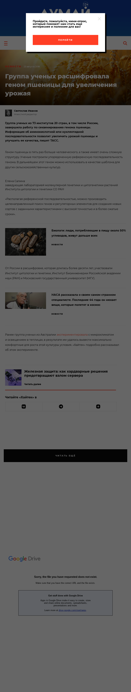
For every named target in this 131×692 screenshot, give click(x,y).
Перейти (65, 40)
